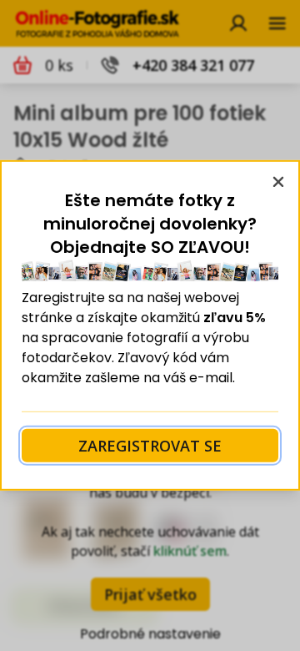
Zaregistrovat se (150, 446)
